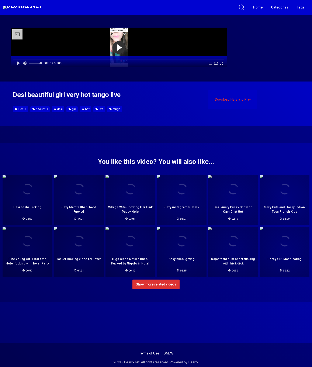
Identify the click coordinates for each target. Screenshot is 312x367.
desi (59, 109)
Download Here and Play (233, 99)
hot (87, 109)
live (100, 109)
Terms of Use (149, 353)
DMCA (168, 353)
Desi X (22, 109)
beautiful (41, 109)
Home (258, 7)
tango (116, 109)
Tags (301, 7)
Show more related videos (156, 284)
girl (73, 109)
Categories (279, 7)
